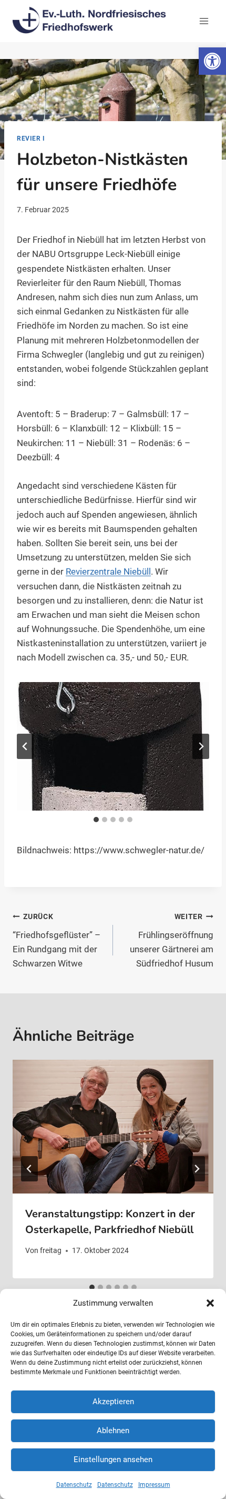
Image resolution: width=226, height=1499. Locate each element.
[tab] (96, 819)
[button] (210, 1303)
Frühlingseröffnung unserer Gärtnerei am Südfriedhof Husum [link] (171, 940)
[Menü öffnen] (203, 21)
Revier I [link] (31, 138)
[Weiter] (196, 1168)
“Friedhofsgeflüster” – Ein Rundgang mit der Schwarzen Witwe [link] (56, 940)
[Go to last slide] (29, 1168)
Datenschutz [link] (74, 1484)
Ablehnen (113, 1430)
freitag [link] (50, 1250)
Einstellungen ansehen (113, 1459)
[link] (212, 61)
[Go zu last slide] (25, 746)
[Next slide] (200, 746)
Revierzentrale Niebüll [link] (108, 571)
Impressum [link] (154, 1484)
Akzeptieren (113, 1401)
